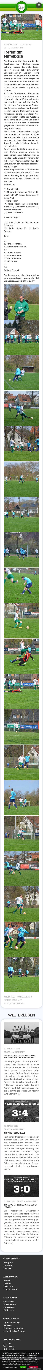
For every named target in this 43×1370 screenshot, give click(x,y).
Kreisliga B (25, 997)
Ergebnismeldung (11, 1322)
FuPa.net (7, 1268)
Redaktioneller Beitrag (14, 1331)
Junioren (7, 1283)
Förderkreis (8, 1310)
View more (34, 1364)
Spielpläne (8, 1286)
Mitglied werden (11, 1289)
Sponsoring (8, 1301)
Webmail (7, 1325)
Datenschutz (9, 1349)
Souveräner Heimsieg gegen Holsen (20, 1206)
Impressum (8, 1346)
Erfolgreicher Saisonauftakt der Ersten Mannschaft (20, 1056)
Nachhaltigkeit (10, 1304)
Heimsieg (10, 997)
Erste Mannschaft (14, 48)
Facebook (8, 1265)
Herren (6, 1280)
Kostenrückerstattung (13, 1328)
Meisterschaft (13, 1000)
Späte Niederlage (15, 1133)
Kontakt (7, 1343)
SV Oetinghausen (14, 1003)
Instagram (8, 1262)
